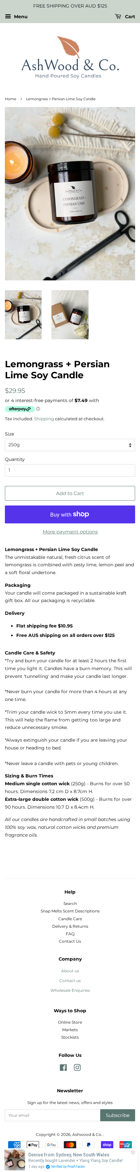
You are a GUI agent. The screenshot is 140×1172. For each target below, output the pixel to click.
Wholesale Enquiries (70, 990)
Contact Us (70, 941)
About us (70, 970)
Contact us (70, 980)
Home (10, 99)
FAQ (70, 933)
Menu (20, 17)
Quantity (15, 459)
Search (70, 903)
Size (9, 434)
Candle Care (70, 918)
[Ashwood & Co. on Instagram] (77, 1069)
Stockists (70, 1037)
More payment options (70, 532)
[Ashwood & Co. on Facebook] (63, 1069)
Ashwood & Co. (87, 1134)
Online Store (70, 1022)
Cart (129, 17)
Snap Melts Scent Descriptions (70, 911)
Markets (70, 1029)
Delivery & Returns (70, 926)
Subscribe (118, 1115)
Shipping (44, 418)
